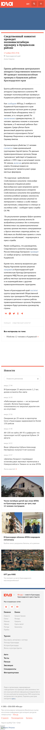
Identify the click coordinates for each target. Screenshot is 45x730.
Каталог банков (20, 616)
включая (17, 163)
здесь (14, 699)
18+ (28, 4)
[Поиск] (34, 4)
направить (8, 269)
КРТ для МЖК (10, 574)
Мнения (6, 621)
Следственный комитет (21, 323)
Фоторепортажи (11, 672)
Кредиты (18, 621)
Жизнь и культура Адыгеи (13, 648)
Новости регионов (14, 378)
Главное (7, 612)
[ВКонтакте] (6, 607)
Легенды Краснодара (11, 643)
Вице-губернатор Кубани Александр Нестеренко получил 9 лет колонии (20, 448)
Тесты (6, 658)
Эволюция (8, 665)
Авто (6, 654)
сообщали (12, 103)
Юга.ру (20, 595)
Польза (7, 661)
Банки (17, 612)
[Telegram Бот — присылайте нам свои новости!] (17, 607)
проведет (34, 251)
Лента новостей (9, 469)
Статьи (6, 619)
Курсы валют (19, 624)
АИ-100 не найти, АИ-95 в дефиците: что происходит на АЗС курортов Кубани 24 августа (22, 435)
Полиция (7, 323)
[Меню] (41, 4)
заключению (9, 118)
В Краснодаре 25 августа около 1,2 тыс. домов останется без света (21, 390)
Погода (6, 627)
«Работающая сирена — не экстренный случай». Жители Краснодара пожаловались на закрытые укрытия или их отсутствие (22, 405)
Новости (9, 370)
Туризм (7, 636)
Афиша (6, 624)
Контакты (29, 718)
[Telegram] (12, 607)
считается (8, 148)
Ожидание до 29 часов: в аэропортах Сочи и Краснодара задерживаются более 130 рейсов (22, 421)
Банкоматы (18, 627)
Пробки (6, 630)
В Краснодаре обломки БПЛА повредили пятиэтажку (22, 538)
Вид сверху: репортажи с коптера (16, 640)
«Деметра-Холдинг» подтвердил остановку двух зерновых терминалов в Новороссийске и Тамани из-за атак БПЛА (22, 461)
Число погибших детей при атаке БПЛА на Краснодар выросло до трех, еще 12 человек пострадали (21, 503)
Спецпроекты (10, 669)
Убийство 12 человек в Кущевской (21, 336)
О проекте (4, 718)
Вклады (17, 619)
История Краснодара (11, 645)
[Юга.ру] (7, 4)
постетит (34, 290)
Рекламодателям (17, 718)
